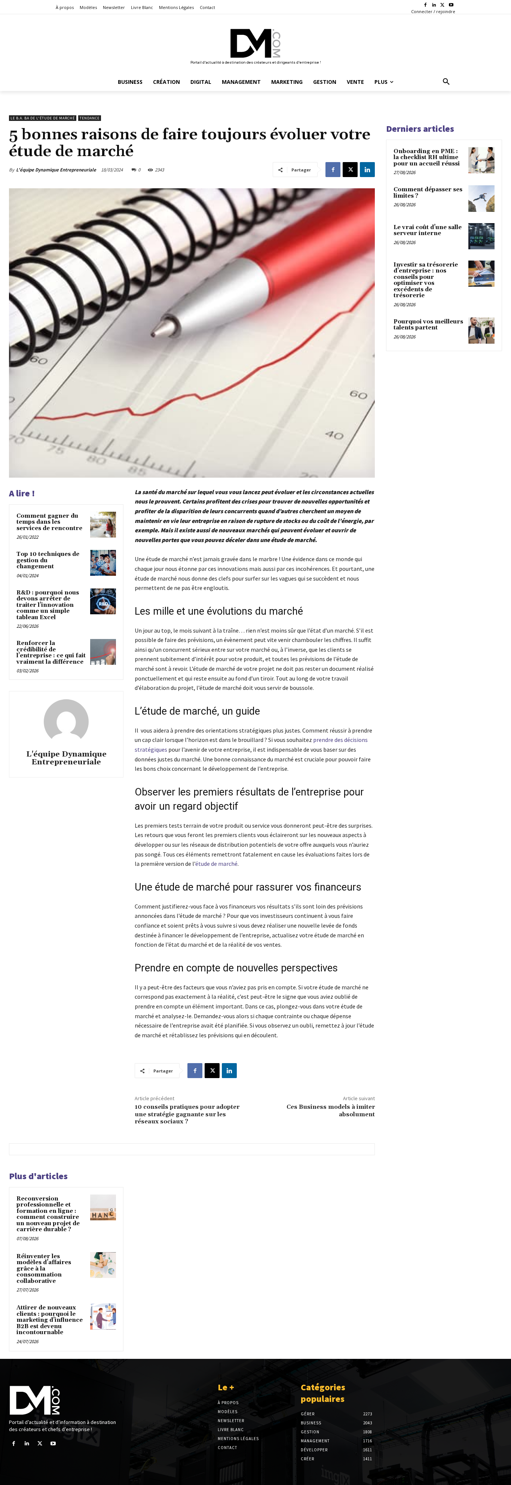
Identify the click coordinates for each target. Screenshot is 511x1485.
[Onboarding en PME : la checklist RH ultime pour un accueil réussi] (481, 160)
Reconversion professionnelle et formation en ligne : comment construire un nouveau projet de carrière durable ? (48, 1214)
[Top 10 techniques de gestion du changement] (103, 563)
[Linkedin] (434, 5)
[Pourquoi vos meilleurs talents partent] (481, 330)
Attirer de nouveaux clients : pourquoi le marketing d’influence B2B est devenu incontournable (49, 1320)
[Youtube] (451, 5)
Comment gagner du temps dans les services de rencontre (49, 522)
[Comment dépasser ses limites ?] (481, 198)
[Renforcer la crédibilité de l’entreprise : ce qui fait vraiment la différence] (103, 652)
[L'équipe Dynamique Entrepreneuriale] (66, 721)
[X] (442, 5)
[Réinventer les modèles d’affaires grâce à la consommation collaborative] (103, 1265)
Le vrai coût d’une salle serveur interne (428, 230)
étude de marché (216, 863)
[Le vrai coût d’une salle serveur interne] (481, 236)
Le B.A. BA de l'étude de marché (42, 118)
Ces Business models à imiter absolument (331, 1110)
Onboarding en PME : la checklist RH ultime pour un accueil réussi (427, 157)
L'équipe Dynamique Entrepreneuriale (56, 170)
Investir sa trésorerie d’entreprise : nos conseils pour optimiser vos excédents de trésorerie (426, 280)
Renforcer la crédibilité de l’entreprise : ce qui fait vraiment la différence (51, 653)
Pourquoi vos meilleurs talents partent (428, 325)
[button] (446, 82)
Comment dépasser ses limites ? (428, 193)
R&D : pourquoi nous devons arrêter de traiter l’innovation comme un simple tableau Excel (47, 605)
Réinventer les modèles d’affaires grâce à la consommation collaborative (43, 1269)
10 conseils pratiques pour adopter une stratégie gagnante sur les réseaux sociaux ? (187, 1114)
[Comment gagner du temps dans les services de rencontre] (103, 525)
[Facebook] (425, 5)
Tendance (90, 118)
